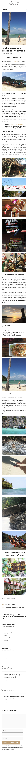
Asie (4, 598)
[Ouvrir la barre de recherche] (26, 9)
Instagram (16, 61)
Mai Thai (22, 116)
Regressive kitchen (10, 604)
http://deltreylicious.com (9, 637)
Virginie (3, 115)
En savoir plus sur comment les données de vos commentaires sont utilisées (13, 748)
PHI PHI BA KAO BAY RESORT (17, 552)
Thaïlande (8, 598)
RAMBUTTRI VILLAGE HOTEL (17, 124)
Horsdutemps (6, 667)
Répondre (6, 640)
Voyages (13, 598)
